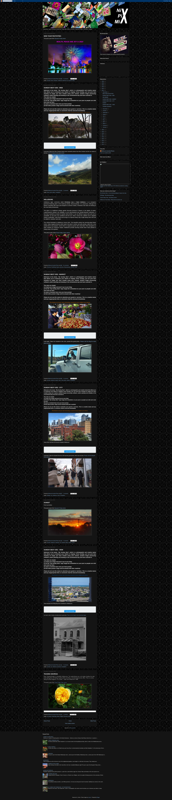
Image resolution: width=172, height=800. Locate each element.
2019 (103, 131)
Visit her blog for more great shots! (56, 153)
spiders (53, 192)
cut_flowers (49, 716)
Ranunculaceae (67, 267)
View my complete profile (105, 152)
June (104, 118)
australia (48, 80)
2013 (103, 142)
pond (51, 192)
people (56, 380)
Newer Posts (47, 721)
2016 (103, 136)
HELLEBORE (48, 199)
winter (76, 267)
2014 (103, 140)
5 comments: (66, 78)
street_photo (63, 380)
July (104, 116)
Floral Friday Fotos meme (63, 232)
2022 (103, 88)
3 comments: (66, 540)
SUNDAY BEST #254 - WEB (53, 88)
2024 (103, 84)
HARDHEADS (51, 780)
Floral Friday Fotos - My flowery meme (108, 197)
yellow (69, 716)
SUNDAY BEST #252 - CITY (53, 387)
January (105, 127)
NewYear (64, 80)
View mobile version (70, 723)
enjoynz (89, 797)
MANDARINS (46, 760)
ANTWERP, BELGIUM (52, 773)
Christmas (49, 267)
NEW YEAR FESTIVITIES (52, 36)
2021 (103, 90)
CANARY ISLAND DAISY (48, 736)
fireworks (55, 80)
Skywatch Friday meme (60, 38)
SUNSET (47, 502)
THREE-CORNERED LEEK (53, 740)
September (105, 112)
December (105, 92)
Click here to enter (70, 147)
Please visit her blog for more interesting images (76, 615)
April (104, 121)
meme (58, 495)
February (105, 125)
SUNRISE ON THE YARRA (53, 763)
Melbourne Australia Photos (108, 151)
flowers (57, 267)
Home (70, 721)
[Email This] (71, 78)
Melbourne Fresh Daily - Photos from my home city (111, 199)
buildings (48, 495)
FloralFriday (53, 267)
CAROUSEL (50, 753)
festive (52, 80)
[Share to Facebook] (75, 78)
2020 (103, 129)
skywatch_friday (71, 80)
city (51, 495)
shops (59, 380)
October (105, 110)
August (104, 114)
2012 (103, 144)
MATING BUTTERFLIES (48, 770)
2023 (103, 86)
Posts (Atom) (72, 727)
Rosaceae (66, 716)
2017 (103, 135)
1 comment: (65, 714)
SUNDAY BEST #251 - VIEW (53, 550)
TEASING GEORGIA (51, 674)
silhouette (57, 542)
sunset (73, 542)
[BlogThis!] (72, 78)
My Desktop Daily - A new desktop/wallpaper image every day (113, 193)
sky (67, 80)
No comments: (66, 265)
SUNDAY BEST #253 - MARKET (55, 274)
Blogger (98, 797)
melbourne (60, 80)
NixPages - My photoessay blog (107, 195)
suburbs (68, 380)
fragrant (61, 716)
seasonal (72, 267)
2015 (103, 138)
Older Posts (93, 721)
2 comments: (66, 190)
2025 (103, 83)
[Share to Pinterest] (76, 78)
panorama (59, 666)
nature (48, 192)
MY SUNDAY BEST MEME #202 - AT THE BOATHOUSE (59, 787)
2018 (103, 133)
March (104, 123)
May (104, 119)
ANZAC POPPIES (51, 746)
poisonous (62, 267)
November (105, 108)
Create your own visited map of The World (109, 185)
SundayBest (58, 192)
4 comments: (66, 378)
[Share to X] (73, 78)
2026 (103, 81)
